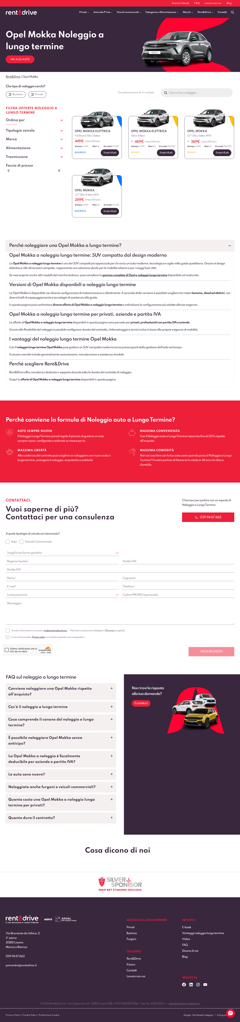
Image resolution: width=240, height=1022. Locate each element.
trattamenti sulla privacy (55, 631)
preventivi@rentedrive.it (21, 965)
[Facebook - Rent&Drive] (184, 985)
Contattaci (141, 703)
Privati (39, 94)
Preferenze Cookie (49, 1015)
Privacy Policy (13, 1015)
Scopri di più (109, 152)
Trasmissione (17, 157)
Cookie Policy (30, 1015)
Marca (11, 139)
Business (18, 94)
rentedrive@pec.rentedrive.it (184, 1003)
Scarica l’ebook (180, 3)
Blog (229, 3)
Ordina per (15, 120)
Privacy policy (38, 637)
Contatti (222, 12)
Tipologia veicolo (20, 130)
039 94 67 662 (15, 956)
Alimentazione (18, 148)
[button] (120, 245)
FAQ (197, 3)
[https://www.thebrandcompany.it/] (198, 1016)
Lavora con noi (213, 3)
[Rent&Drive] (22, 917)
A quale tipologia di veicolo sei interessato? (33, 533)
